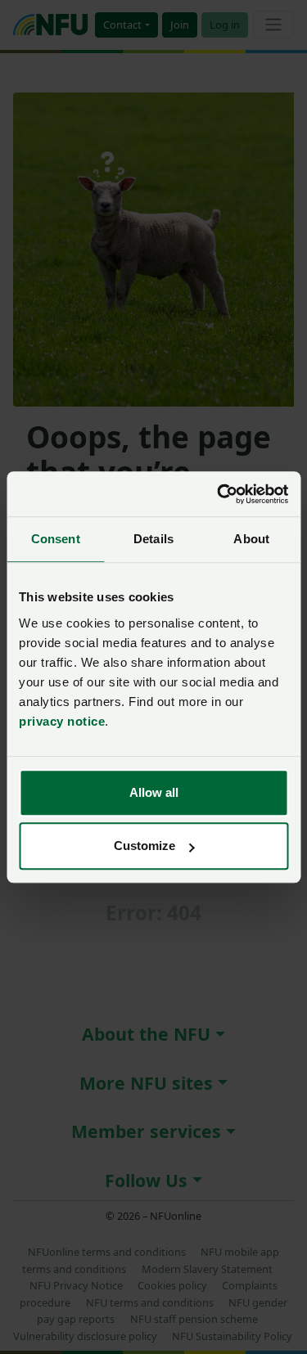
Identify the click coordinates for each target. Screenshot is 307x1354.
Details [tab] (153, 539)
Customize (144, 845)
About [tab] (251, 539)
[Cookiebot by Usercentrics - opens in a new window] (218, 494)
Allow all (153, 792)
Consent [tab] (55, 539)
